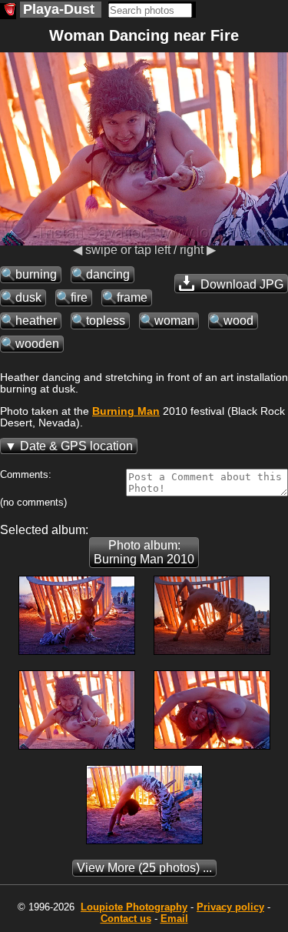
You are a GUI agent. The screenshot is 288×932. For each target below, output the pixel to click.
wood (238, 320)
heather (36, 320)
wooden (37, 343)
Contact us (126, 918)
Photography (134, 907)
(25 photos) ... (144, 867)
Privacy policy (230, 907)
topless (105, 320)
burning (36, 274)
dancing (108, 274)
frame (132, 297)
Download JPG (240, 284)
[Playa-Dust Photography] (8, 11)
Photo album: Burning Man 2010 (144, 552)
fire (79, 297)
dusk (28, 297)
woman (174, 320)
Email (174, 918)
